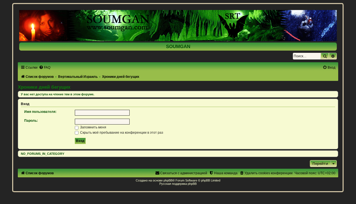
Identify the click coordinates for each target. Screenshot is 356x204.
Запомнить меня (92, 127)
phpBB (168, 180)
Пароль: (31, 121)
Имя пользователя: (40, 112)
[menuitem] (44, 67)
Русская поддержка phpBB (178, 183)
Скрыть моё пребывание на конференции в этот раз (121, 133)
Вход (25, 104)
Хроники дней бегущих (44, 86)
